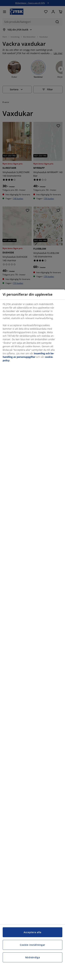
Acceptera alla (32, 932)
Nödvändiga (32, 957)
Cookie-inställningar (32, 944)
